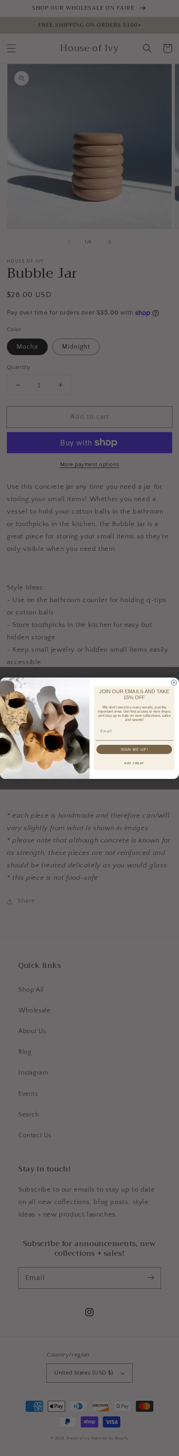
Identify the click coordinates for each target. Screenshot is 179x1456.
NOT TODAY (134, 763)
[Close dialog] (174, 682)
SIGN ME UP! (134, 749)
